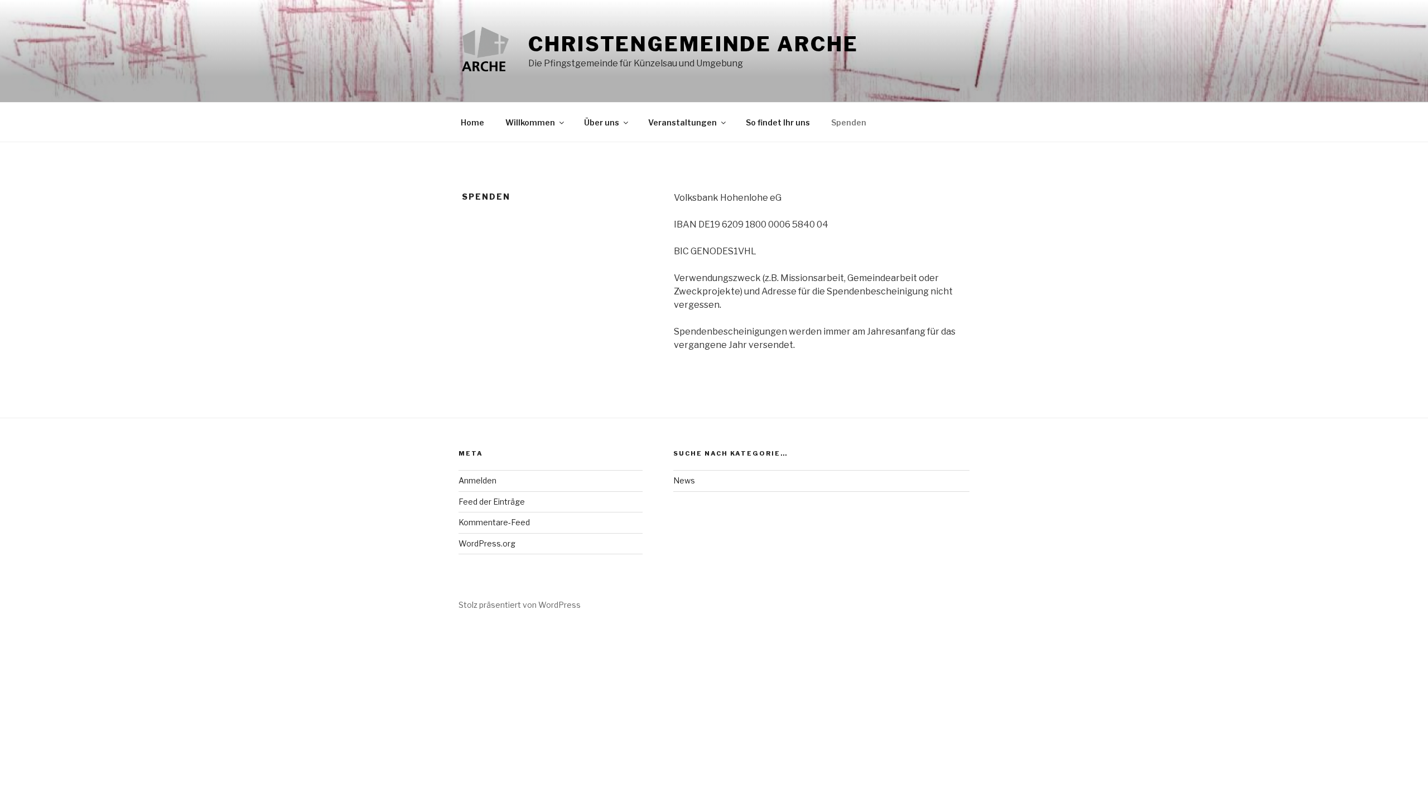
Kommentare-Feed (494, 522)
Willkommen (530, 122)
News (684, 480)
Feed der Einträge (492, 501)
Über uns (601, 122)
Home (472, 122)
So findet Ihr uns (778, 122)
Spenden (848, 122)
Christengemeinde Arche (693, 44)
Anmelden (477, 480)
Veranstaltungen (682, 122)
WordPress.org (487, 543)
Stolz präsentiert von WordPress (520, 604)
